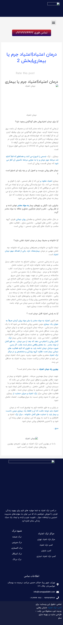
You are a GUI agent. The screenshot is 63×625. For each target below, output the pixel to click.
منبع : (55, 428)
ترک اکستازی (16, 548)
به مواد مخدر (23, 205)
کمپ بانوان (46, 550)
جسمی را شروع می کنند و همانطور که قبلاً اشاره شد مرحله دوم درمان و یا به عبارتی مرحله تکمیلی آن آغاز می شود (32, 160)
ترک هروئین (17, 542)
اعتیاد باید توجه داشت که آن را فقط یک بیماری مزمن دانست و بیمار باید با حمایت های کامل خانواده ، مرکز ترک (32, 412)
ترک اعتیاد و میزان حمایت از (25, 393)
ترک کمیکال (17, 553)
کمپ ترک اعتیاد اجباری (46, 556)
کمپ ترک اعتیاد (46, 545)
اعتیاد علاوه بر (46, 181)
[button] (53, 22)
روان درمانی (21, 219)
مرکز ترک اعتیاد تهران (46, 539)
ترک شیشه (17, 536)
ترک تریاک (17, 559)
